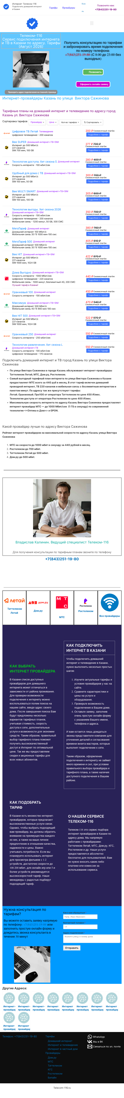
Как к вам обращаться (74, 912)
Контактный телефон (74, 922)
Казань (83, 7)
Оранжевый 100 (22, 292)
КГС (50, 1069)
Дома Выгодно (21, 272)
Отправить (71, 947)
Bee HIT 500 (20, 315)
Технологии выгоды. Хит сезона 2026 (36, 209)
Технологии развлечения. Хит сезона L (37, 344)
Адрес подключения (74, 933)
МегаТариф (19, 228)
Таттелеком (55, 1065)
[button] (91, 23)
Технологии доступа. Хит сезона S (34, 161)
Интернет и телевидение (63, 1045)
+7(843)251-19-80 (78, 54)
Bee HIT (17, 254)
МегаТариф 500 (22, 241)
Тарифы (53, 7)
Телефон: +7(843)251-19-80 (19, 1036)
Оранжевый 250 (22, 334)
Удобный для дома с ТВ (27, 173)
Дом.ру (38, 610)
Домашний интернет (60, 1041)
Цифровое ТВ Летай (25, 131)
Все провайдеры (109, 616)
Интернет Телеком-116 (24, 4)
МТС (62, 617)
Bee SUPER (19, 142)
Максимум (19, 302)
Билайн (52, 1077)
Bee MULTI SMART (24, 191)
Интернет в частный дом (63, 1049)
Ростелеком (85, 611)
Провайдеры (68, 7)
